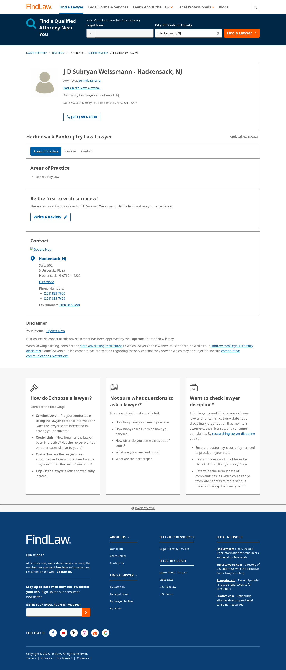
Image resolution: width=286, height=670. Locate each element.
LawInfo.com (225, 596)
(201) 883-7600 (54, 293)
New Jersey (58, 52)
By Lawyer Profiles (121, 601)
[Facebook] (53, 633)
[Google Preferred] (105, 633)
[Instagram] (84, 633)
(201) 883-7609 (54, 298)
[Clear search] (217, 33)
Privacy (46, 658)
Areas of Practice (45, 151)
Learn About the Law (173, 572)
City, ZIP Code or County (173, 25)
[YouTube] (63, 633)
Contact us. (64, 571)
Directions (46, 282)
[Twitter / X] (74, 633)
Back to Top (145, 508)
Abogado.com (226, 580)
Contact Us (117, 563)
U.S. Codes (166, 594)
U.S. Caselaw (168, 587)
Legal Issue (95, 25)
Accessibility (118, 556)
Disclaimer (64, 658)
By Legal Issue (119, 594)
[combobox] (120, 33)
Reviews (70, 151)
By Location (117, 587)
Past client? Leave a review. (81, 88)
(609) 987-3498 (69, 305)
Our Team (116, 549)
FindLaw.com (225, 549)
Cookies (82, 658)
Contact (87, 151)
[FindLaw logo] (40, 6)
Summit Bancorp (98, 52)
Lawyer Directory (36, 52)
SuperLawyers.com (229, 564)
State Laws (166, 579)
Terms (30, 658)
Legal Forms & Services (174, 549)
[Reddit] (95, 633)
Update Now (55, 331)
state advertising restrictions (101, 346)
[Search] (255, 7)
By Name (116, 608)
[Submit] (86, 612)
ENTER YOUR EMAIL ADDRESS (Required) (53, 604)
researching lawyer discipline (233, 433)
